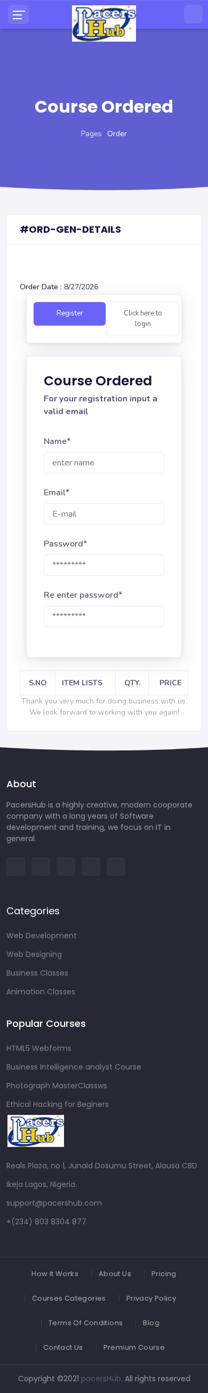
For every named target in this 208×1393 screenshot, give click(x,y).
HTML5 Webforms (38, 1048)
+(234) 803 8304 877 (46, 1221)
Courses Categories (69, 1298)
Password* (65, 544)
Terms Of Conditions (86, 1323)
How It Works (54, 1274)
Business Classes (37, 973)
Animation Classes (40, 991)
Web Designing (34, 954)
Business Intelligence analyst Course (73, 1067)
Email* (56, 492)
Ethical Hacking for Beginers (57, 1104)
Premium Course (134, 1347)
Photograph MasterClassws (56, 1085)
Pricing (164, 1274)
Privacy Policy (151, 1298)
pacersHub (101, 1378)
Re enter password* (83, 595)
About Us (115, 1274)
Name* (57, 441)
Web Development (41, 935)
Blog (151, 1323)
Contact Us (63, 1347)
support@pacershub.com (54, 1203)
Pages (91, 134)
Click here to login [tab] (143, 318)
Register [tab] (70, 313)
